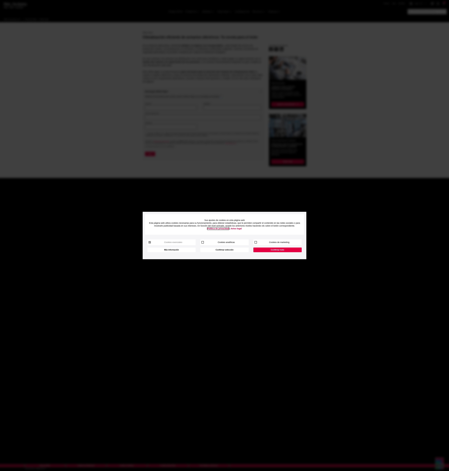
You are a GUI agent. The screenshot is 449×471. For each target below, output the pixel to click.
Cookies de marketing (279, 242)
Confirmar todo (277, 250)
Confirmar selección (225, 250)
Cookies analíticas (226, 242)
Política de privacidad (218, 228)
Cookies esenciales (173, 242)
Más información (171, 250)
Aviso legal (236, 228)
